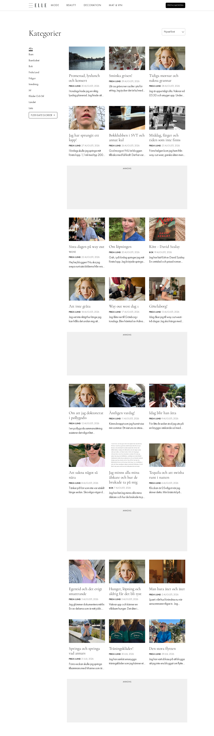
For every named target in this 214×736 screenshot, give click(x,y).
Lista (31, 108)
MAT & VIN (116, 5)
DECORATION (92, 5)
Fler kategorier (41, 115)
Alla (31, 48)
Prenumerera (175, 5)
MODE (55, 5)
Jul (30, 90)
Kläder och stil (36, 96)
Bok (31, 66)
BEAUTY (71, 5)
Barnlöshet (34, 60)
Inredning (33, 84)
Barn (31, 54)
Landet (32, 102)
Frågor (32, 78)
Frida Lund (34, 72)
